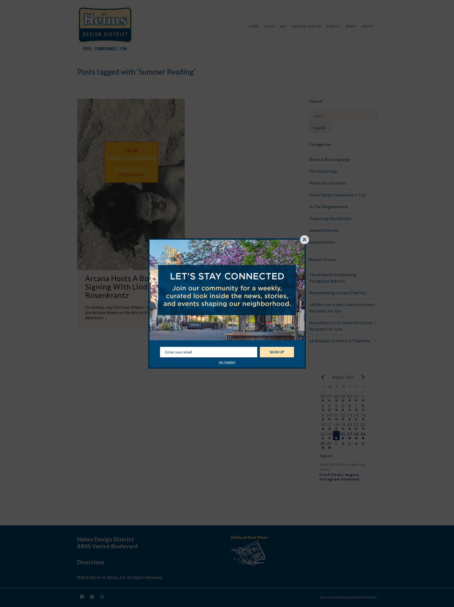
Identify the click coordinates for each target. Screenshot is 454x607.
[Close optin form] (304, 239)
